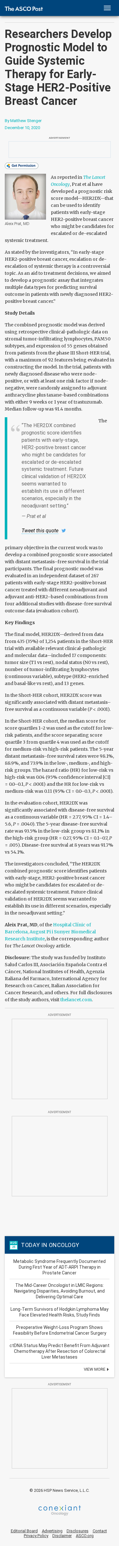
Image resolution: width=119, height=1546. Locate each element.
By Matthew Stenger (23, 120)
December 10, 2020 (22, 127)
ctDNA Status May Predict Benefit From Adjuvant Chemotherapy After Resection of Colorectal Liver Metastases (59, 1351)
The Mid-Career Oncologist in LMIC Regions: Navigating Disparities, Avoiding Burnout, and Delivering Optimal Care (59, 1291)
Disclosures (78, 1530)
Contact (100, 1530)
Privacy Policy (36, 1535)
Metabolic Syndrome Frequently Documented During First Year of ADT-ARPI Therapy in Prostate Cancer (59, 1267)
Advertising (52, 1530)
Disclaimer (62, 1535)
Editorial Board (24, 1530)
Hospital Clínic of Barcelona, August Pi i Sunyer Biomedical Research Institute (50, 932)
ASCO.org (85, 1535)
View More (95, 1369)
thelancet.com (76, 1000)
